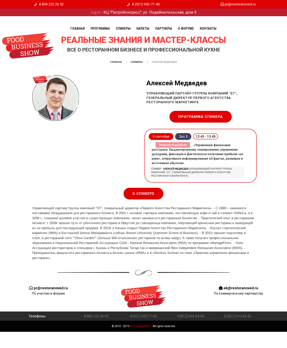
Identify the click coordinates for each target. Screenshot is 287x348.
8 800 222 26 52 (51, 4)
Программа (100, 28)
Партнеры (163, 28)
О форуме (186, 28)
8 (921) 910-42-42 (237, 316)
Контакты (208, 28)
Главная (77, 28)
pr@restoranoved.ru (240, 4)
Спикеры (123, 28)
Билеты (142, 28)
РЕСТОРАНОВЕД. (140, 326)
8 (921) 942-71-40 (145, 4)
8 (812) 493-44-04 (190, 316)
